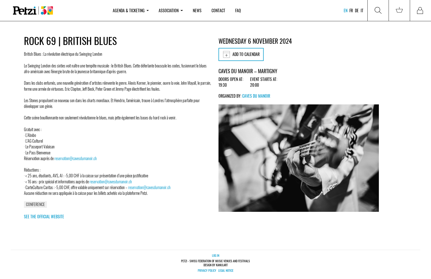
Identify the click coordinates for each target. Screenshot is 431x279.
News (197, 10)
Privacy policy (207, 271)
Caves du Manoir (256, 96)
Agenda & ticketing (129, 10)
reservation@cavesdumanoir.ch (75, 158)
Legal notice (225, 271)
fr (351, 10)
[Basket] (399, 10)
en (345, 10)
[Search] (378, 10)
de (357, 10)
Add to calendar (246, 54)
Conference (35, 204)
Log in (215, 255)
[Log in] (420, 10)
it (362, 10)
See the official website (44, 217)
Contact (218, 10)
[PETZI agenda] (58, 10)
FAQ (238, 10)
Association (169, 10)
